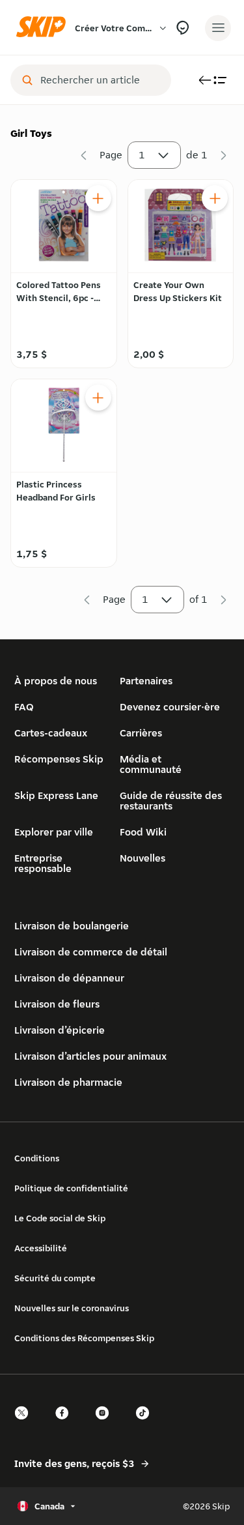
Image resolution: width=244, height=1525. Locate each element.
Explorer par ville (53, 832)
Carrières (141, 733)
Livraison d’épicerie (59, 1030)
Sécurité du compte (55, 1278)
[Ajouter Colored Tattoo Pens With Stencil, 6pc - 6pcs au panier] (98, 198)
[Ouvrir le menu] (218, 28)
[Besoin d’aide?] (182, 27)
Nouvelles (142, 858)
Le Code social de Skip (59, 1218)
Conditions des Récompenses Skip (84, 1338)
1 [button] (142, 155)
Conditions (36, 1158)
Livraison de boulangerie (71, 926)
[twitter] (25, 1424)
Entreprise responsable (43, 863)
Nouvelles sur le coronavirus (71, 1308)
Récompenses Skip (58, 759)
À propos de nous (55, 681)
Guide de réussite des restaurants (171, 801)
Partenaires (146, 681)
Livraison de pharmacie (68, 1082)
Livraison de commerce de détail (90, 952)
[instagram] (106, 1424)
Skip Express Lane (56, 795)
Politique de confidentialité (71, 1188)
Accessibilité (40, 1248)
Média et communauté (151, 764)
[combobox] (100, 80)
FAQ (24, 707)
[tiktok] (146, 1424)
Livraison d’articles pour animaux (90, 1056)
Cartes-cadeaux (50, 733)
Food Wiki (143, 832)
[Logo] (44, 27)
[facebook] (66, 1424)
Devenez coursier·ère (170, 707)
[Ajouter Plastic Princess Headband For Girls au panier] (98, 398)
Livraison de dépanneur (69, 978)
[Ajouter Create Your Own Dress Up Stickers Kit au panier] (215, 198)
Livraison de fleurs (57, 1004)
